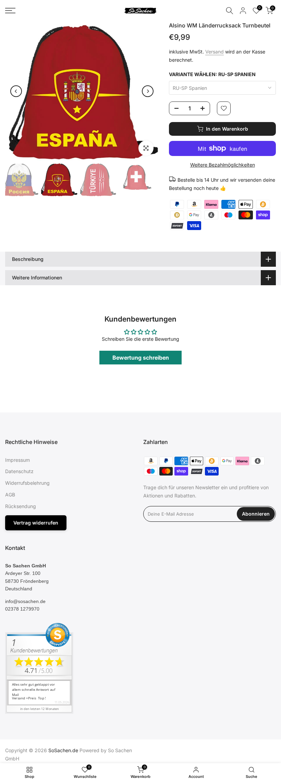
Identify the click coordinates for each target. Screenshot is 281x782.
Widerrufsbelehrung (27, 483)
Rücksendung (20, 506)
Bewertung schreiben (140, 357)
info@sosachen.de (25, 601)
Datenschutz (19, 471)
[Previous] (16, 91)
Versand (214, 52)
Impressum (17, 460)
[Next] (148, 91)
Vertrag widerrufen (35, 523)
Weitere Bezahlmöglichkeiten (222, 165)
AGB (10, 494)
